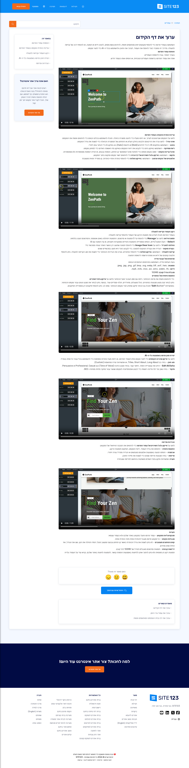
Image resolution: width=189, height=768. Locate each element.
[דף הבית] (83, 6)
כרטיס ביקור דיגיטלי (63, 700)
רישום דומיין (96, 707)
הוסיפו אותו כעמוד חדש (121, 58)
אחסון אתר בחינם (64, 727)
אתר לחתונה (96, 731)
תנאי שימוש (107, 760)
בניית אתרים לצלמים (93, 719)
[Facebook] (178, 712)
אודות (39, 700)
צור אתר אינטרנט (34, 113)
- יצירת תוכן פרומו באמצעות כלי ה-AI (35, 58)
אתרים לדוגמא (131, 715)
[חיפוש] (12, 24)
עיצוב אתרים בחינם (64, 731)
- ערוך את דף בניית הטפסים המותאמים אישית (153, 618)
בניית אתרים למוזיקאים (92, 727)
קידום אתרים (66, 734)
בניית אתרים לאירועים (92, 723)
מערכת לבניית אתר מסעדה (61, 719)
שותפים (38, 715)
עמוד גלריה (69, 552)
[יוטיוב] (161, 712)
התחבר (35, 6)
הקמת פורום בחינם (64, 711)
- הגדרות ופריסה (43, 63)
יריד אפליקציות (127, 723)
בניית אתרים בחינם (93, 700)
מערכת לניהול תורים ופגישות (60, 723)
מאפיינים (133, 707)
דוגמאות (63, 6)
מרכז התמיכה (36, 704)
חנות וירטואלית (95, 704)
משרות (34, 711)
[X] (172, 712)
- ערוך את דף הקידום (162, 608)
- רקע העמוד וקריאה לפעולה (38, 53)
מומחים (38, 719)
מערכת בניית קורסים (63, 715)
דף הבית (133, 700)
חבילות (74, 6)
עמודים (167, 23)
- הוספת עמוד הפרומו (41, 43)
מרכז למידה (36, 707)
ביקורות (134, 711)
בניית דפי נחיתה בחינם (92, 711)
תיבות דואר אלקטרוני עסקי (61, 704)
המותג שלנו (37, 723)
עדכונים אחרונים (131, 727)
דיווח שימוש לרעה (90, 760)
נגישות (80, 760)
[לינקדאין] (167, 712)
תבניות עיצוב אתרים (129, 719)
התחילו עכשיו (21, 6)
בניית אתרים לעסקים (93, 715)
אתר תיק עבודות (94, 734)
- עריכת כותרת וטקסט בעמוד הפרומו (35, 48)
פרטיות (99, 760)
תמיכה (52, 6)
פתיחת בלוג (66, 707)
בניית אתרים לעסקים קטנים (90, 738)
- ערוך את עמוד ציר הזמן (161, 613)
